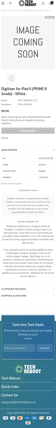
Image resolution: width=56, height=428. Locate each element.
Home (4, 10)
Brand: (4, 100)
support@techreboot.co (18, 402)
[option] (28, 43)
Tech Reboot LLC (28, 100)
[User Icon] (43, 3)
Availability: (6, 104)
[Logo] (27, 3)
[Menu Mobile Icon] (2, 3)
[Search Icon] (10, 3)
